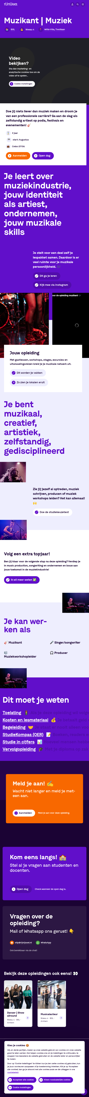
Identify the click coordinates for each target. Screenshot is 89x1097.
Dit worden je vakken (29, 372)
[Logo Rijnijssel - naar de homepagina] (10, 4)
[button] (72, 4)
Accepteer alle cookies (23, 1080)
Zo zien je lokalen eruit (31, 382)
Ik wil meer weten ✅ (23, 580)
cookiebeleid (12, 1072)
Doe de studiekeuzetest (54, 512)
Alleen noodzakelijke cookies (57, 1080)
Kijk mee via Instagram (54, 285)
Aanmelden (20, 155)
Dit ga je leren (48, 276)
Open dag (44, 155)
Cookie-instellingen (22, 1088)
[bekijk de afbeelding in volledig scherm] (24, 325)
